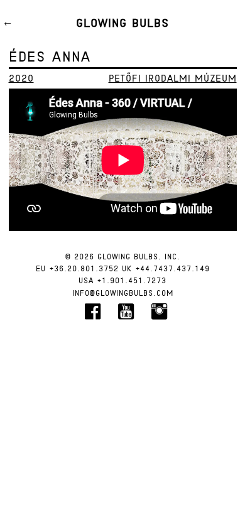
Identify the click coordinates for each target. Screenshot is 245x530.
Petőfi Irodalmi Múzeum (173, 79)
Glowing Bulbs (122, 24)
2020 (21, 79)
